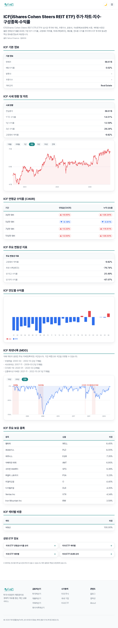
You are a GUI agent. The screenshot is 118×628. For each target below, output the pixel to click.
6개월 (18, 144)
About (93, 603)
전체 (53, 144)
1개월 (9, 144)
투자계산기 (36, 594)
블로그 (92, 594)
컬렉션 (92, 598)
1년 (25, 144)
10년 (46, 144)
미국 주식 (65, 594)
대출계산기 (36, 598)
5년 (38, 144)
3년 (32, 144)
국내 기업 (65, 598)
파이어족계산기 (38, 607)
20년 (17, 379)
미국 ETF (65, 603)
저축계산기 (36, 603)
